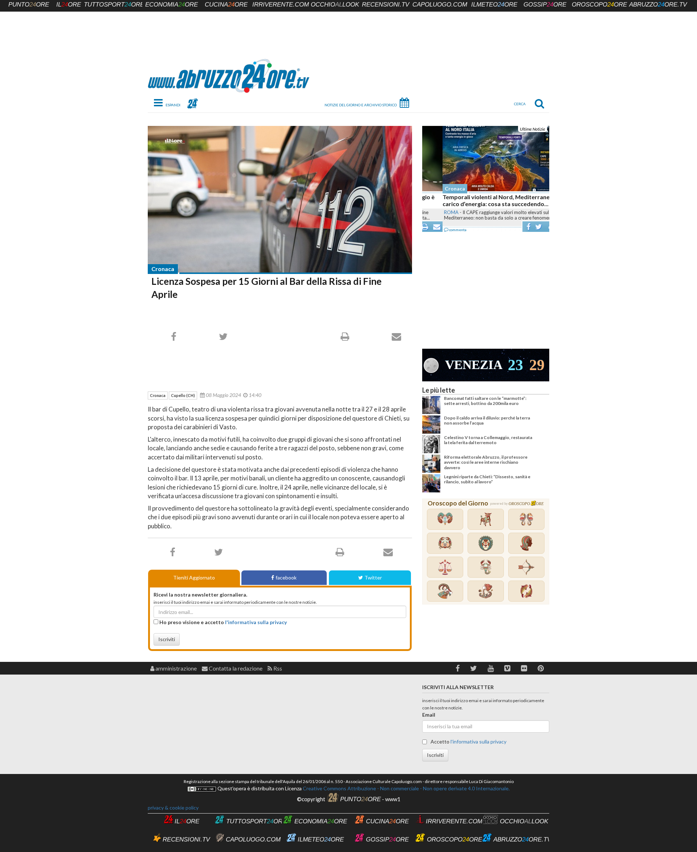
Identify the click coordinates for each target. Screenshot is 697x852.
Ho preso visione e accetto (222, 622)
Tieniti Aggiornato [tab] (194, 577)
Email (428, 715)
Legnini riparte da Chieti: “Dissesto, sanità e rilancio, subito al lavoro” (487, 479)
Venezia (473, 365)
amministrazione (175, 668)
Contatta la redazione (235, 668)
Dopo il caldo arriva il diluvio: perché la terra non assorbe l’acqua (487, 420)
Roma (431, 212)
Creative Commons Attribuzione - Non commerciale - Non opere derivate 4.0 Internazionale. (406, 788)
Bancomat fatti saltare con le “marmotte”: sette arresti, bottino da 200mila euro (485, 401)
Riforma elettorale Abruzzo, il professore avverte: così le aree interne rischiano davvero (485, 462)
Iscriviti (166, 639)
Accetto (467, 741)
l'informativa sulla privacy (256, 622)
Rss (277, 668)
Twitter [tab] (373, 577)
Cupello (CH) (183, 395)
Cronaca (162, 268)
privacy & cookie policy (173, 807)
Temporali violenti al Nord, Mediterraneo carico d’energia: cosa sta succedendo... (477, 200)
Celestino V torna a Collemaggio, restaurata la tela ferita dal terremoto (488, 440)
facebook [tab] (286, 577)
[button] (457, 668)
